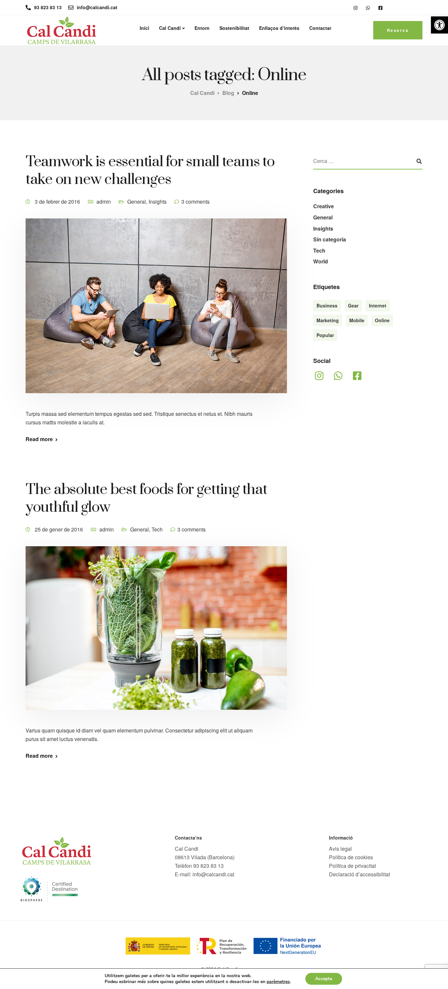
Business (326, 305)
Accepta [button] (323, 979)
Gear (353, 305)
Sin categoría (329, 239)
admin (103, 201)
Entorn (202, 28)
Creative (323, 206)
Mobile (356, 320)
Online (382, 320)
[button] (439, 25)
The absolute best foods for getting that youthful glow (146, 498)
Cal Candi (170, 28)
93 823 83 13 (208, 865)
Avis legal (340, 848)
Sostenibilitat (234, 28)
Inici (144, 28)
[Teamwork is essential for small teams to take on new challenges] (156, 313)
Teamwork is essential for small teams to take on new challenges (150, 170)
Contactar (320, 28)
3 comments (195, 201)
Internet (377, 305)
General (136, 201)
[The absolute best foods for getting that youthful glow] (156, 635)
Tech (157, 529)
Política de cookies (351, 857)
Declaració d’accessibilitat (359, 874)
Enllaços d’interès (279, 28)
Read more (39, 439)
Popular (325, 335)
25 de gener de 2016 (59, 529)
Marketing (327, 320)
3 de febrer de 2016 (58, 201)
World (320, 261)
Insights (158, 201)
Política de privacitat (352, 865)
